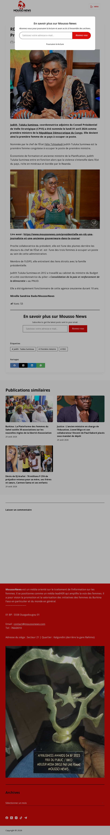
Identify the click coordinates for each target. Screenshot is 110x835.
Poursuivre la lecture (55, 44)
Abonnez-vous (82, 35)
